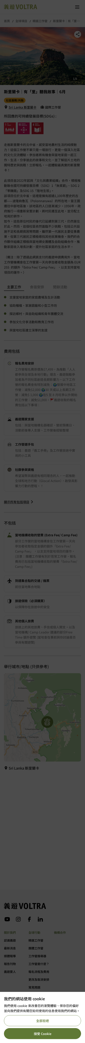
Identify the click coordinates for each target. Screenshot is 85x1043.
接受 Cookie (42, 1033)
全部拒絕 (42, 1020)
